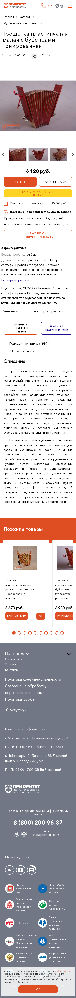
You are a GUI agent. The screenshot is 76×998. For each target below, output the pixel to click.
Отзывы (10, 664)
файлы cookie (63, 971)
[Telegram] (57, 6)
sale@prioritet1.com (46, 835)
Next (73, 154)
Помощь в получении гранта (56, 328)
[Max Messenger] (62, 6)
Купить (20, 181)
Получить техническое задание (20, 328)
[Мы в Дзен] (20, 870)
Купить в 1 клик (55, 181)
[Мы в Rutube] (31, 870)
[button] (14, 633)
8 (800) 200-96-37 (43, 5)
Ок (38, 989)
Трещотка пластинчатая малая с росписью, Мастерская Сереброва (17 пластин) (20, 589)
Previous (3, 154)
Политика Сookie (20, 699)
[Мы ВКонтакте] (9, 870)
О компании (14, 659)
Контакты (11, 670)
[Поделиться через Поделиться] (34, 56)
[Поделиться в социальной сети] (34, 56)
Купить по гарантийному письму (38, 193)
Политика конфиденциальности (33, 679)
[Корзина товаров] (49, 5)
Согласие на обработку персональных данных (25, 689)
